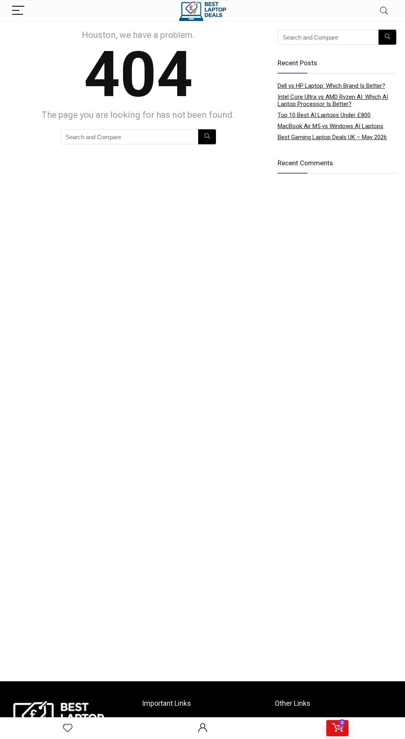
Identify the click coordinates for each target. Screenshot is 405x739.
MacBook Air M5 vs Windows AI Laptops (330, 126)
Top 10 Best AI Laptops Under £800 (324, 115)
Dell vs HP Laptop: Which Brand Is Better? (331, 85)
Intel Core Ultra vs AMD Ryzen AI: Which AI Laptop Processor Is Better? (333, 100)
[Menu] (18, 10)
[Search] (384, 10)
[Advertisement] (202, 618)
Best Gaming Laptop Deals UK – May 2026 (332, 137)
